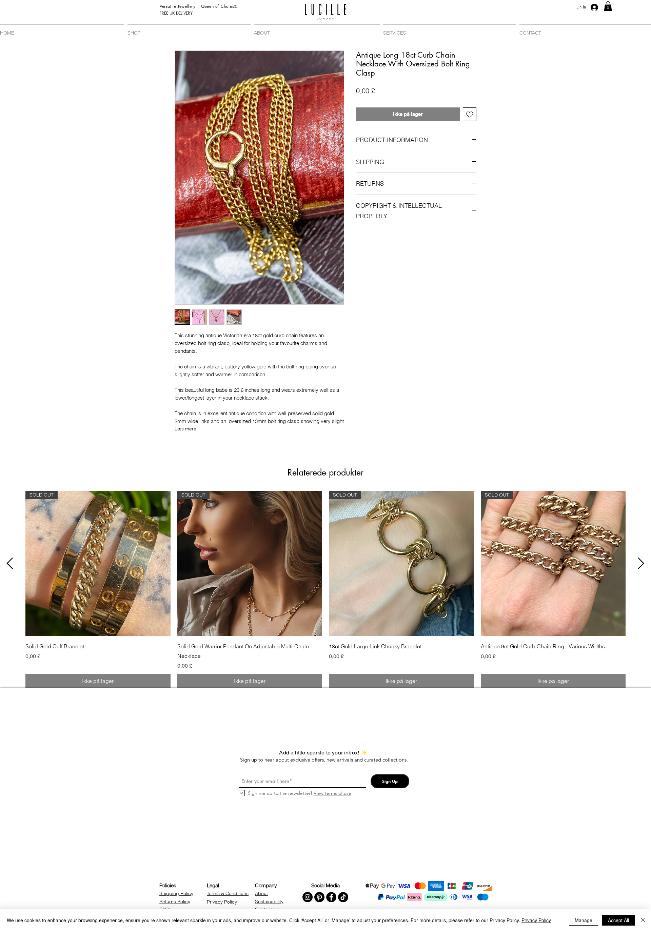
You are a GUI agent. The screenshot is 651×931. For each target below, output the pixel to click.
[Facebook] (331, 897)
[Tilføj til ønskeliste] (470, 114)
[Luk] (643, 920)
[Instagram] (307, 897)
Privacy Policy (536, 920)
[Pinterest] (319, 897)
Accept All (618, 920)
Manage (583, 920)
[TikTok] (343, 897)
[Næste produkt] (641, 563)
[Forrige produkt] (10, 563)
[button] (608, 6)
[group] (325, 589)
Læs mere (185, 429)
